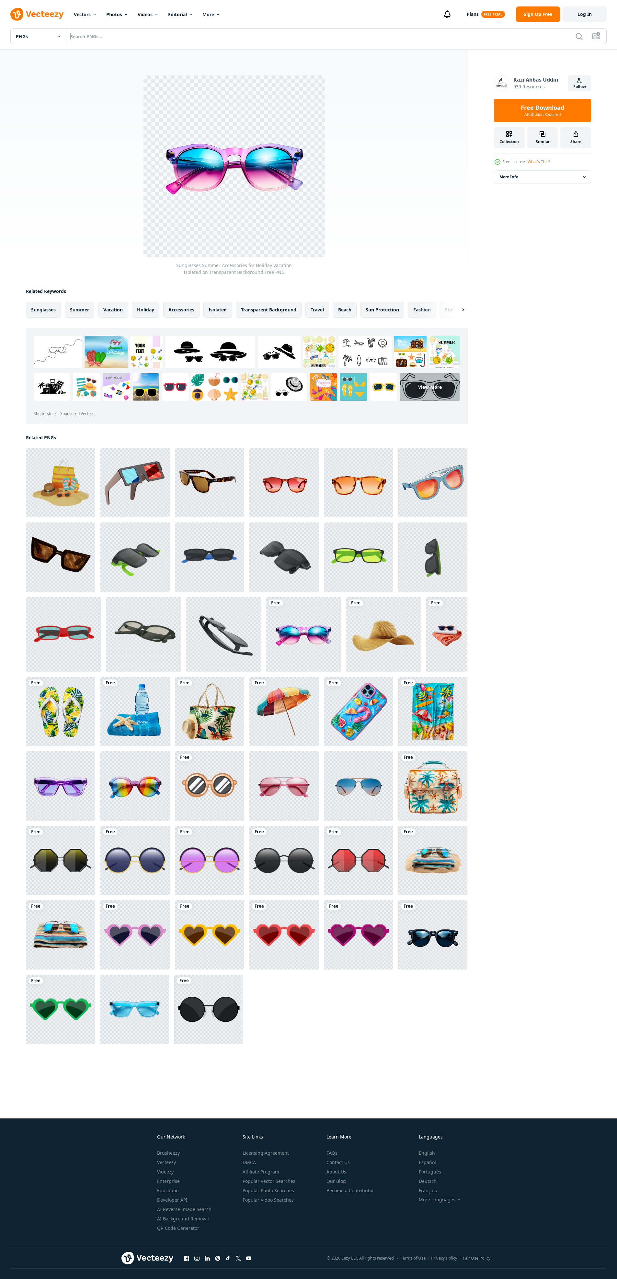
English (427, 1153)
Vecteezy (166, 1162)
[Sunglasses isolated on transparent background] (358, 786)
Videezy (165, 1172)
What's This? (539, 161)
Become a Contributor (350, 1190)
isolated (218, 310)
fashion (422, 310)
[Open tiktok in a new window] (228, 1258)
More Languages (437, 1199)
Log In (584, 14)
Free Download (542, 110)
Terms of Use (413, 1258)
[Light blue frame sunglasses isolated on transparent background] (134, 1009)
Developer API (172, 1200)
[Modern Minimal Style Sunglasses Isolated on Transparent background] (432, 935)
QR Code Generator (178, 1228)
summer (79, 310)
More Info (508, 177)
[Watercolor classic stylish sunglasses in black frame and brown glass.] (60, 557)
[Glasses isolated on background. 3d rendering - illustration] (135, 557)
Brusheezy (168, 1153)
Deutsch (428, 1181)
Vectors (82, 14)
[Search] (579, 36)
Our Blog (336, 1181)
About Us (336, 1172)
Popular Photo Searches (268, 1190)
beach (344, 310)
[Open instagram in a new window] (197, 1258)
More (208, 14)
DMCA (249, 1162)
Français (428, 1190)
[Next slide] (457, 310)
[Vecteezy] (36, 14)
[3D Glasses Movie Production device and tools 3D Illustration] (135, 482)
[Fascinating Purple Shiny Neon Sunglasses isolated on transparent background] (60, 786)
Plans (473, 14)
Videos (145, 14)
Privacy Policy (444, 1258)
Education (168, 1190)
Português (430, 1172)
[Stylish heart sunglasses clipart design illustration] (135, 935)
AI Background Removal (183, 1219)
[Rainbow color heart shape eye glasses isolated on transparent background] (135, 786)
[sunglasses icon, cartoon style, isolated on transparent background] (209, 786)
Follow (579, 86)
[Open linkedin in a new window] (207, 1258)
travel (317, 310)
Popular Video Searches (268, 1200)
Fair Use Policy (477, 1258)
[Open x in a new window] (238, 1258)
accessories (181, 310)
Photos (114, 14)
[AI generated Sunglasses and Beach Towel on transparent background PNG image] (446, 634)
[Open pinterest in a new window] (217, 1258)
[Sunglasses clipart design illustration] (208, 1009)
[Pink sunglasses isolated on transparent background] (284, 786)
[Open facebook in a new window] (186, 1258)
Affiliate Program (261, 1172)
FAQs (331, 1153)
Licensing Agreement (266, 1153)
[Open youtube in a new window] (248, 1258)
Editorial (177, 14)
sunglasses (43, 310)
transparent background (268, 310)
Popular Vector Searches (269, 1181)
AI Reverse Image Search (184, 1209)
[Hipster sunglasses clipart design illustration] (60, 860)
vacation (113, 310)
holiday (145, 310)
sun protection (382, 310)
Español (427, 1162)
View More (430, 387)
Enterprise (168, 1181)
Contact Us (338, 1162)
